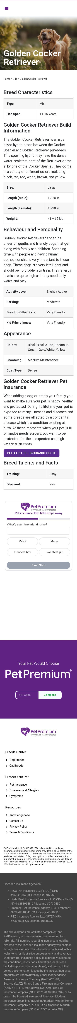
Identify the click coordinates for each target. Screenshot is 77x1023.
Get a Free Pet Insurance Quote (31, 453)
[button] (6, 8)
